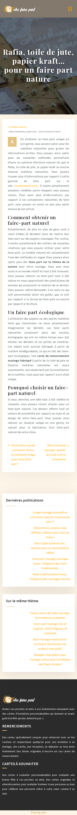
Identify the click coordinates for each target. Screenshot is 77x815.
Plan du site (38, 813)
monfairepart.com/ (26, 186)
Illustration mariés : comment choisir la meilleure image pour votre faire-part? (23, 454)
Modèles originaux (19, 127)
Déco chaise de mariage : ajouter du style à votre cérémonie (55, 452)
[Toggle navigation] (70, 9)
